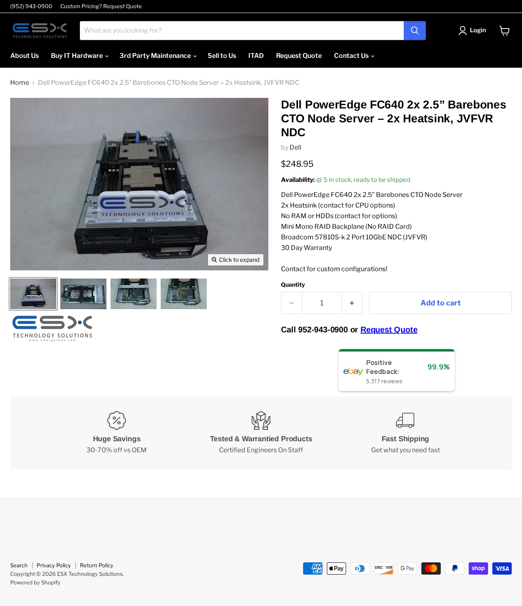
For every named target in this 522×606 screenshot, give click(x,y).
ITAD (256, 56)
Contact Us (352, 56)
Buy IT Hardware (77, 56)
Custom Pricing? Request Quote (101, 6)
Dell (295, 147)
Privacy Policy (54, 565)
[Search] (415, 30)
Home (19, 82)
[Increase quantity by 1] (352, 303)
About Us (24, 56)
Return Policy (96, 565)
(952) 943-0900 (31, 6)
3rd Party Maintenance (155, 56)
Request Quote (299, 56)
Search (19, 565)
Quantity (293, 284)
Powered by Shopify (35, 582)
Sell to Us (222, 56)
